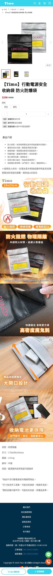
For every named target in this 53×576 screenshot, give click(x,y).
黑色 (6, 107)
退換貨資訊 (26, 522)
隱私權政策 (26, 517)
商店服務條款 (26, 512)
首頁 (5, 9)
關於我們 (26, 507)
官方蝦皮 (26, 531)
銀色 (15, 107)
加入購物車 (15, 571)
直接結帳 (40, 571)
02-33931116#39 (31, 554)
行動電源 (13, 9)
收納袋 (22, 9)
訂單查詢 (26, 526)
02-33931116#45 (31, 549)
